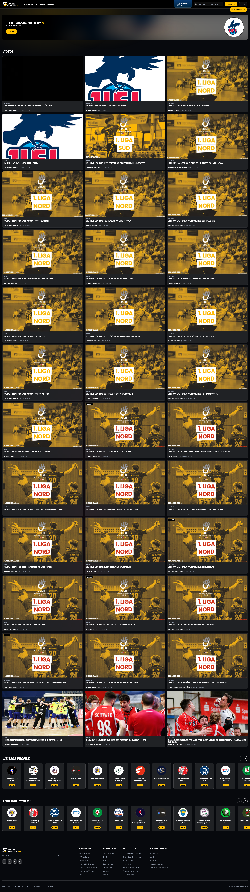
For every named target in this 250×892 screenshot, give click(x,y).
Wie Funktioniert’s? (85, 853)
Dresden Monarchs (161, 778)
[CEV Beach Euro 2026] (12, 770)
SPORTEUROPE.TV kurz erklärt (133, 853)
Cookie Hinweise (35, 886)
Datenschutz (6, 886)
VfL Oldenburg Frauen (225, 822)
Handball (10, 12)
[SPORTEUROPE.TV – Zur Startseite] (11, 4)
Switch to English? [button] (236, 8)
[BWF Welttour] (76, 770)
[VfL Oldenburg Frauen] (225, 812)
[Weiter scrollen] (245, 758)
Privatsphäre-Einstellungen (20, 886)
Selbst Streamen (84, 860)
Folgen (11, 31)
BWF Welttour (76, 778)
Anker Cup (119, 821)
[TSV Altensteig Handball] (183, 770)
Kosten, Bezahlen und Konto (132, 857)
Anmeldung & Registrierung (159, 867)
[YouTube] (10, 861)
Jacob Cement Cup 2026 (204, 779)
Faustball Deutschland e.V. (140, 779)
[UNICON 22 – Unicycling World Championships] (54, 770)
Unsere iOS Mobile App (86, 864)
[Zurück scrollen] (239, 758)
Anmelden (231, 4)
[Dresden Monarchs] (161, 770)
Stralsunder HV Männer (226, 779)
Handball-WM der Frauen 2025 (161, 822)
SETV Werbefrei (84, 857)
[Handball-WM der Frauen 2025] (161, 812)
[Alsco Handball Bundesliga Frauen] (204, 812)
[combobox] (210, 4)
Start (3, 12)
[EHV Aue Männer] (97, 770)
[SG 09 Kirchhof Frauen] (97, 812)
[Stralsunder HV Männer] (225, 770)
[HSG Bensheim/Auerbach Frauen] (140, 812)
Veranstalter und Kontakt (131, 871)
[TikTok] (15, 861)
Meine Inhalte (154, 853)
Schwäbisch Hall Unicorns (118, 779)
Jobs (80, 875)
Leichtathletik (107, 867)
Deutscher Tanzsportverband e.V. (33, 779)
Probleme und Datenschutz (132, 867)
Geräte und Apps (128, 860)
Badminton (106, 875)
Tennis (105, 857)
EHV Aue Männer (97, 778)
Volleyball (106, 871)
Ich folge (152, 857)
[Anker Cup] (119, 812)
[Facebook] (20, 861)
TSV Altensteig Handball (183, 779)
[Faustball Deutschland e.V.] (140, 770)
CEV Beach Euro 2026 (12, 779)
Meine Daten (154, 860)
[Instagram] (4, 861)
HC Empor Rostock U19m (183, 822)
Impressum (51, 886)
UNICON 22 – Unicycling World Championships (54, 779)
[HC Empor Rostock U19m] (183, 812)
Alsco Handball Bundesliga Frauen (204, 822)
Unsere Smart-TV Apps (86, 871)
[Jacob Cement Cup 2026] (204, 770)
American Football (109, 853)
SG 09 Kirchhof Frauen (97, 822)
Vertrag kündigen (128, 875)
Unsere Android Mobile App (88, 867)
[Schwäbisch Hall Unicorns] (119, 770)
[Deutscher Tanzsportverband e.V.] (33, 770)
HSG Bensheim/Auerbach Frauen (140, 822)
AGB (44, 886)
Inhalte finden (127, 864)
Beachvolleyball (108, 864)
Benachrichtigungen (156, 864)
